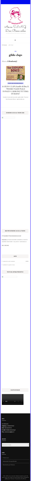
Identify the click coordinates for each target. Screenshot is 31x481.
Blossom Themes (10, 478)
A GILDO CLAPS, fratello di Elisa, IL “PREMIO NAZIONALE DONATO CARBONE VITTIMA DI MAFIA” (15, 90)
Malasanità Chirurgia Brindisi (10, 461)
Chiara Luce (6, 457)
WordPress (23, 478)
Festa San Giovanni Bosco (15, 83)
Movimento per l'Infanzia (9, 464)
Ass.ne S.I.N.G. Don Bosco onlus (15, 29)
